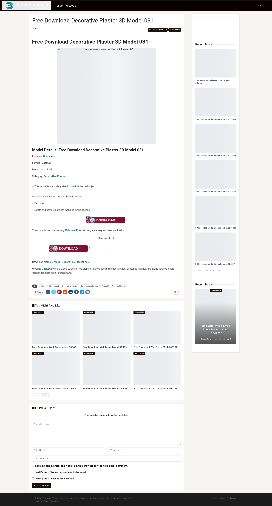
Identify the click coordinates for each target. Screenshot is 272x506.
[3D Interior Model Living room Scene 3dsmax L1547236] (215, 63)
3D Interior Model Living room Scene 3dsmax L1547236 (216, 329)
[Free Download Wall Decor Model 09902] (157, 327)
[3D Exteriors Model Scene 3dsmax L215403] (215, 210)
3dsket (42, 286)
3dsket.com (232, 498)
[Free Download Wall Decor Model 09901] (56, 369)
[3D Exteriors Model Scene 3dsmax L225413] (215, 102)
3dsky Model (54, 286)
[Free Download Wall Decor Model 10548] (56, 327)
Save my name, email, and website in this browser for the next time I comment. (81, 465)
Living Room (216, 290)
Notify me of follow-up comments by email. (61, 472)
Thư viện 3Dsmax (118, 286)
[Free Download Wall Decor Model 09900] (107, 369)
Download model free (89, 286)
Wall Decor (38, 312)
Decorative (49, 156)
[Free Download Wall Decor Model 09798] (157, 369)
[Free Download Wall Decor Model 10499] (107, 327)
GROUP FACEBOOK (66, 6)
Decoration (175, 30)
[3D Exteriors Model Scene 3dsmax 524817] (215, 246)
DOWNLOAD (105, 220)
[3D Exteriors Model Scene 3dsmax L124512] (215, 174)
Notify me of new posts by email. (55, 478)
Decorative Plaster (158, 30)
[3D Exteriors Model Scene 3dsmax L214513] (215, 138)
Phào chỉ (105, 286)
